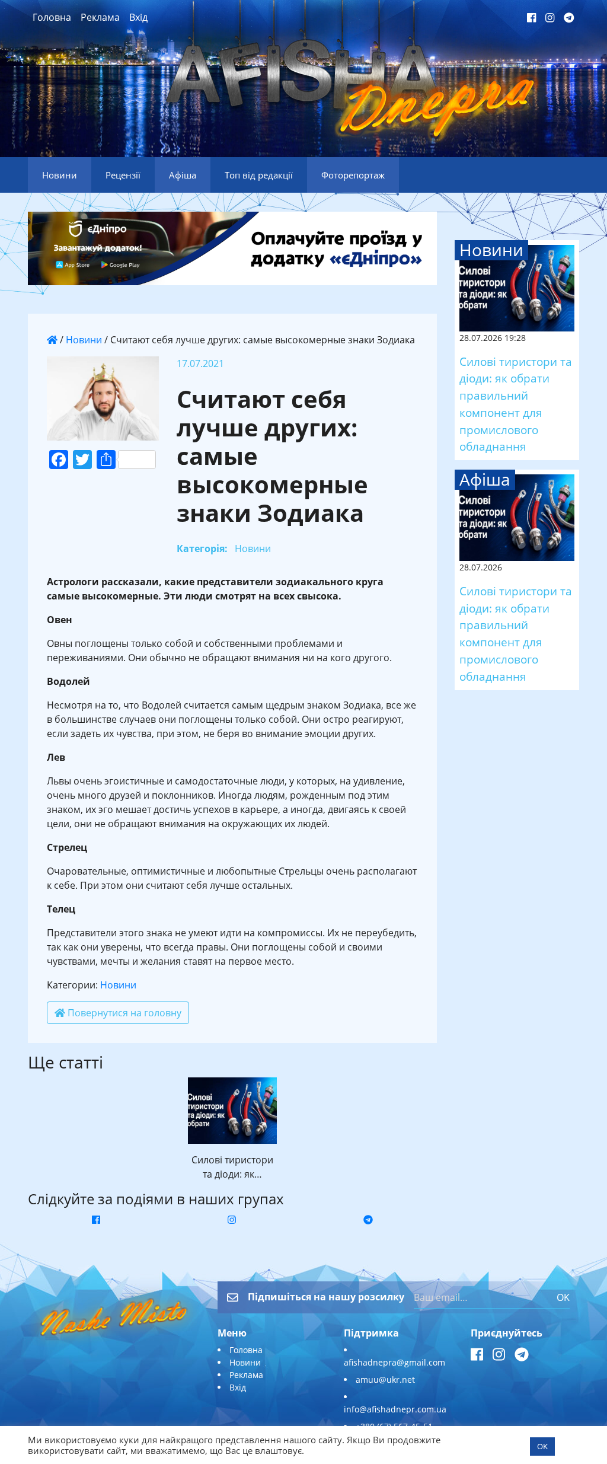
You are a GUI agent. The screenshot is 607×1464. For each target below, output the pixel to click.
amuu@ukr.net (385, 1379)
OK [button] (542, 1446)
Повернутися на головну (123, 1012)
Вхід (138, 17)
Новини (84, 339)
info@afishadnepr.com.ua (395, 1409)
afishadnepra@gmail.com (394, 1362)
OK (563, 1297)
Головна (52, 17)
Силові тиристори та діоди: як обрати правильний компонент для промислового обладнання (515, 404)
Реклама (100, 17)
